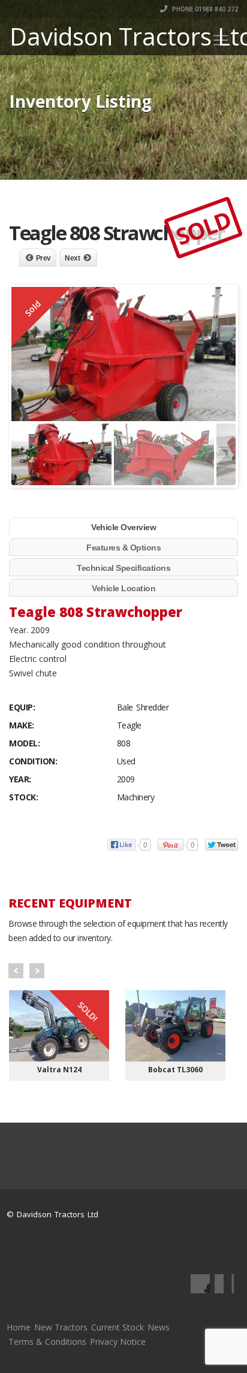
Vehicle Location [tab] (123, 588)
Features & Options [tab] (123, 547)
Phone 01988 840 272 (204, 9)
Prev (43, 258)
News (158, 1327)
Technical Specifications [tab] (123, 568)
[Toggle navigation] (220, 40)
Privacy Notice (118, 1341)
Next (72, 258)
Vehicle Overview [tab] (123, 527)
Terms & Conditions (47, 1341)
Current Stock (117, 1327)
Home (19, 1327)
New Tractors (61, 1327)
